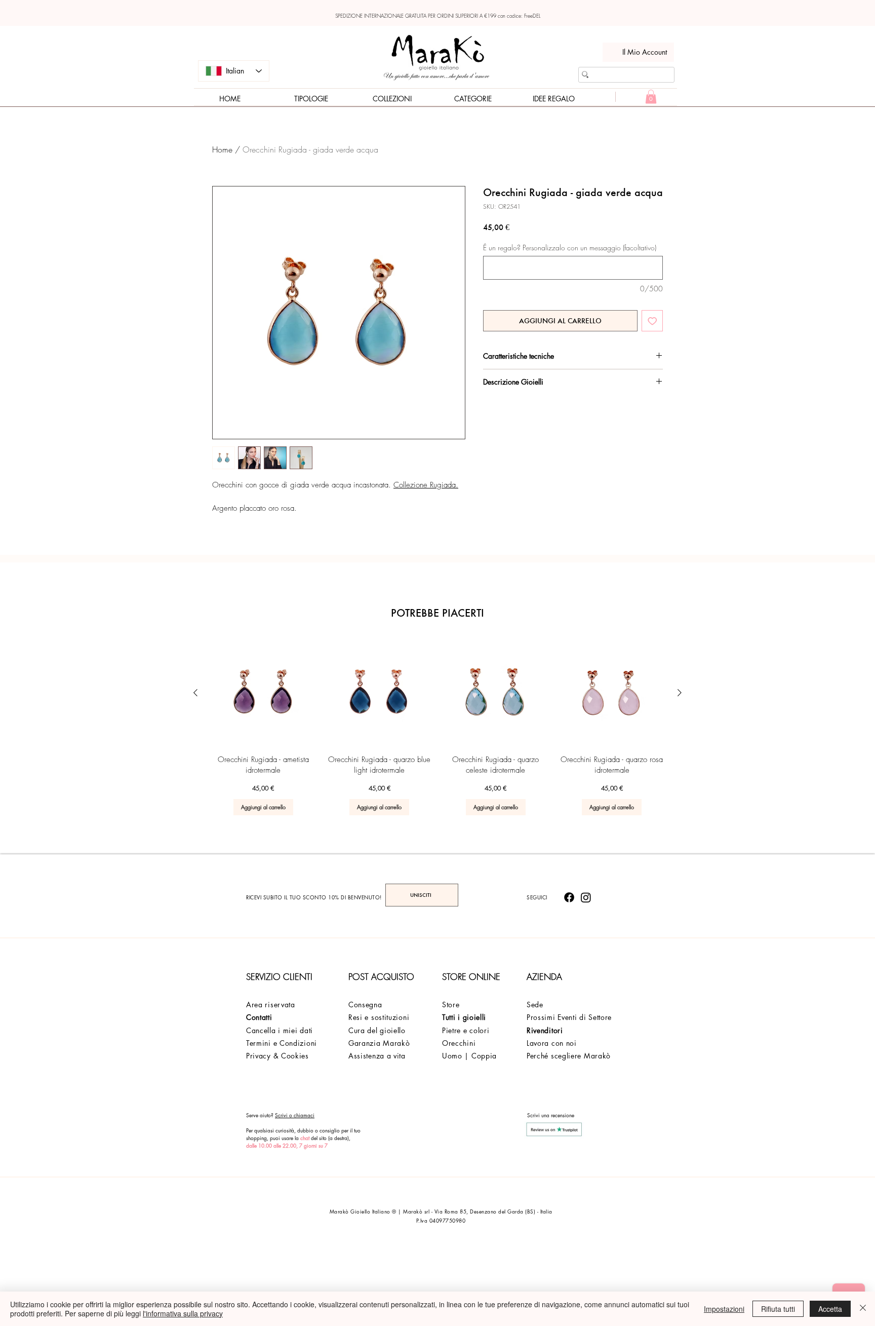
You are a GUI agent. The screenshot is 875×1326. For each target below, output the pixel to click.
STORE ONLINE (471, 976)
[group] (437, 727)
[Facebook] (569, 897)
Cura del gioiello (377, 1030)
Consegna (365, 1004)
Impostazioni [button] (724, 1309)
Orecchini (458, 1043)
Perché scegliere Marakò (569, 1055)
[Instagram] (585, 897)
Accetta (830, 1309)
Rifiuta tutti (778, 1309)
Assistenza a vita (377, 1055)
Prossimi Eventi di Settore (569, 1017)
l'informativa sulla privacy (183, 1313)
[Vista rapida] (263, 693)
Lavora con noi (552, 1043)
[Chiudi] (863, 1309)
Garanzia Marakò (379, 1043)
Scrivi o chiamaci (294, 1115)
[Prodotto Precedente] (195, 693)
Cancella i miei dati (279, 1030)
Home (222, 149)
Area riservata (270, 1004)
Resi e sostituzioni (378, 1017)
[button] (651, 96)
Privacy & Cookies (277, 1055)
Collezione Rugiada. (425, 485)
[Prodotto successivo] (679, 693)
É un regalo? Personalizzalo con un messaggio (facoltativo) (569, 247)
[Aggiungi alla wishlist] (652, 321)
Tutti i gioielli (464, 1017)
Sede (535, 1004)
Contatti (259, 1017)
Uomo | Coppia (469, 1055)
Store (451, 1004)
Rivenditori (545, 1030)
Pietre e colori (466, 1030)
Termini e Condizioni (281, 1043)
